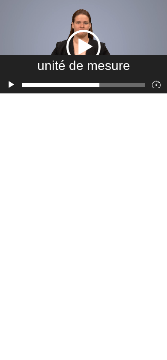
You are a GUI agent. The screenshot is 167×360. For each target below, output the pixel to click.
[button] (83, 47)
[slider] (83, 85)
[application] (83, 46)
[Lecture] (11, 85)
